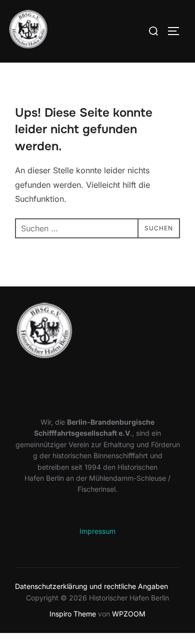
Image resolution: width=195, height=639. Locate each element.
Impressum (98, 531)
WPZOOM (129, 613)
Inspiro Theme (73, 613)
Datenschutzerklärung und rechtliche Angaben (91, 586)
